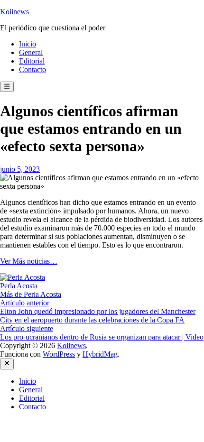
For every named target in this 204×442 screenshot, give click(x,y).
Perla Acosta (18, 286)
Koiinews (14, 12)
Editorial (32, 61)
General (31, 52)
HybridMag (100, 354)
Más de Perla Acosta (30, 294)
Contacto (32, 69)
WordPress (59, 354)
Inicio (27, 44)
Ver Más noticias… (28, 261)
